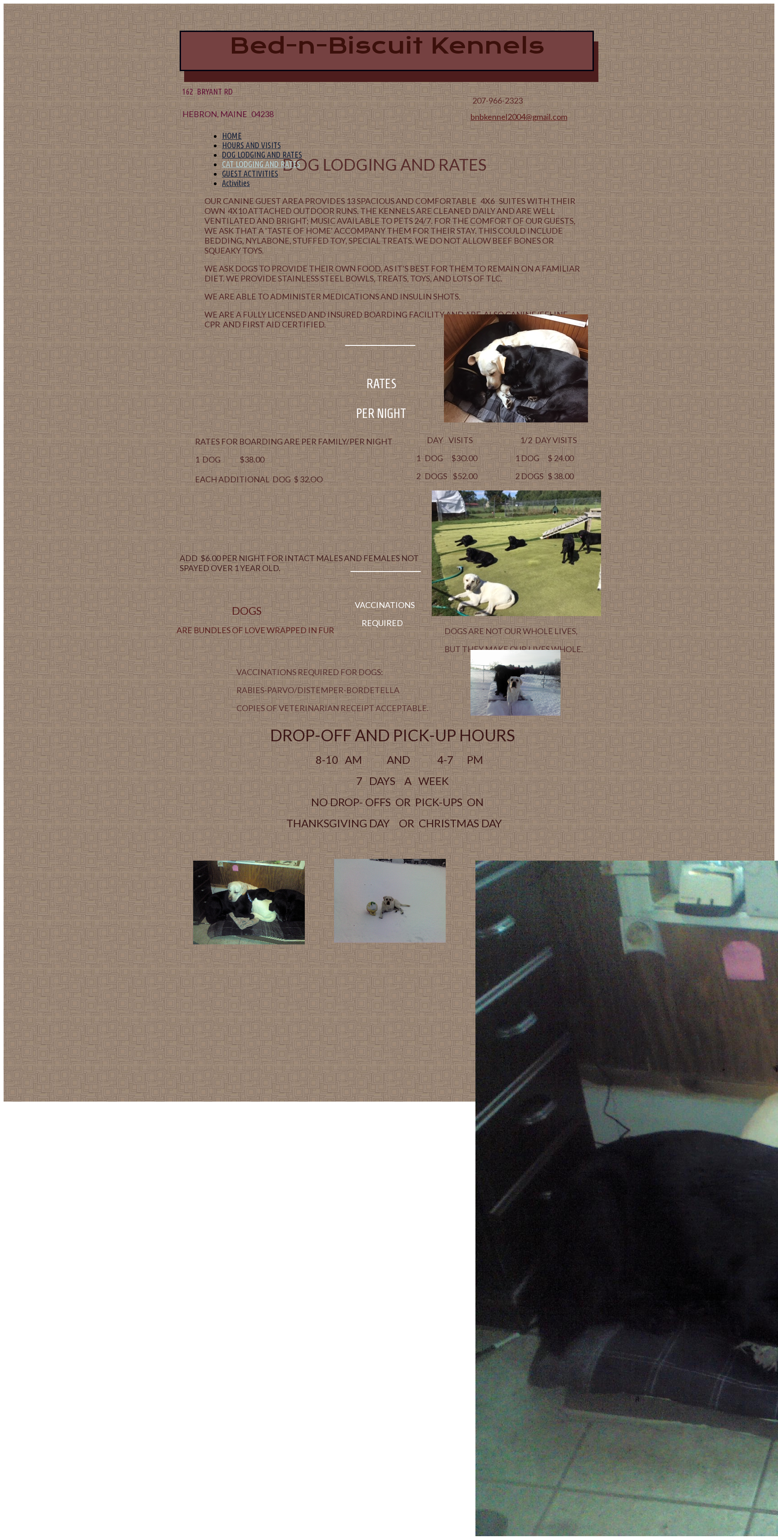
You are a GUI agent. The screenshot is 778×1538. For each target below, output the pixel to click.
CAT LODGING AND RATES (261, 163)
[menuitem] (406, 136)
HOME (232, 135)
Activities (236, 182)
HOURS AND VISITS (251, 145)
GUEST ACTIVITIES (250, 173)
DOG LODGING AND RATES (262, 154)
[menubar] (401, 159)
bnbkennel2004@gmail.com (518, 117)
